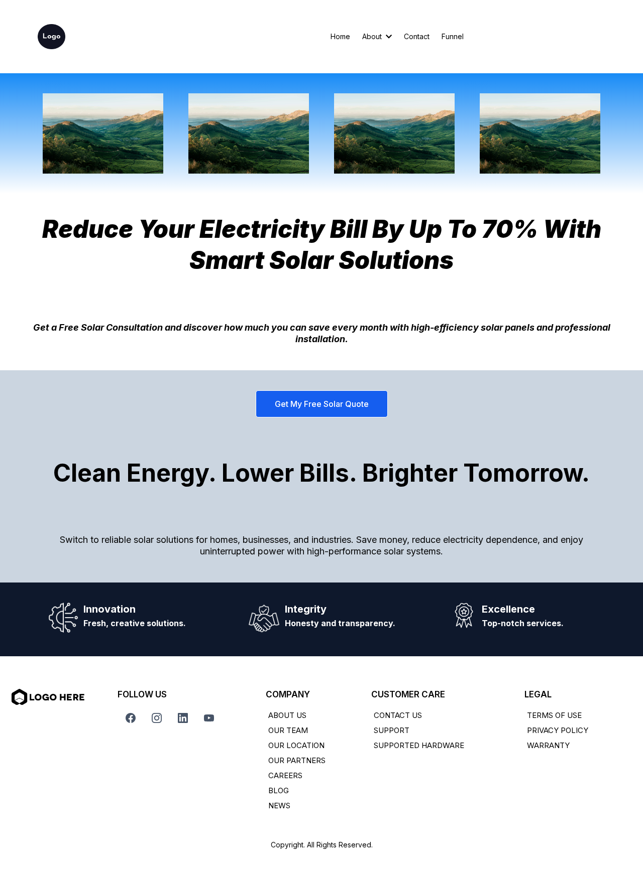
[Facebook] (131, 718)
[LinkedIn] (183, 718)
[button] (388, 36)
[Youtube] (209, 718)
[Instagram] (157, 718)
